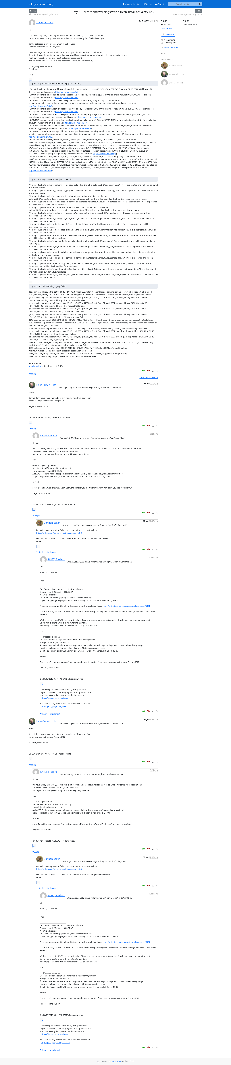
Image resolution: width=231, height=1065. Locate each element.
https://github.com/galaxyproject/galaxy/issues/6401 (59, 533)
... (31, 79)
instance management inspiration (187, 14)
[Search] (200, 4)
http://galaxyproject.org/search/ (55, 706)
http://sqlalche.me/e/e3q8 (66, 92)
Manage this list (131, 4)
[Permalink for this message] (156, 371)
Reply (33, 373)
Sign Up (161, 4)
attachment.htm (36, 366)
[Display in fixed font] (153, 371)
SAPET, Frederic (44, 22)
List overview (167, 28)
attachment (51, 552)
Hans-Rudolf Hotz (46, 384)
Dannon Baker (52, 522)
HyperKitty (116, 1061)
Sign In (148, 4)
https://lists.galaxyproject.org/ (54, 698)
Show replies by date (149, 377)
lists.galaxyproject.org (41, 4)
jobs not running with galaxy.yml (43, 14)
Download (169, 34)
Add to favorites (171, 47)
